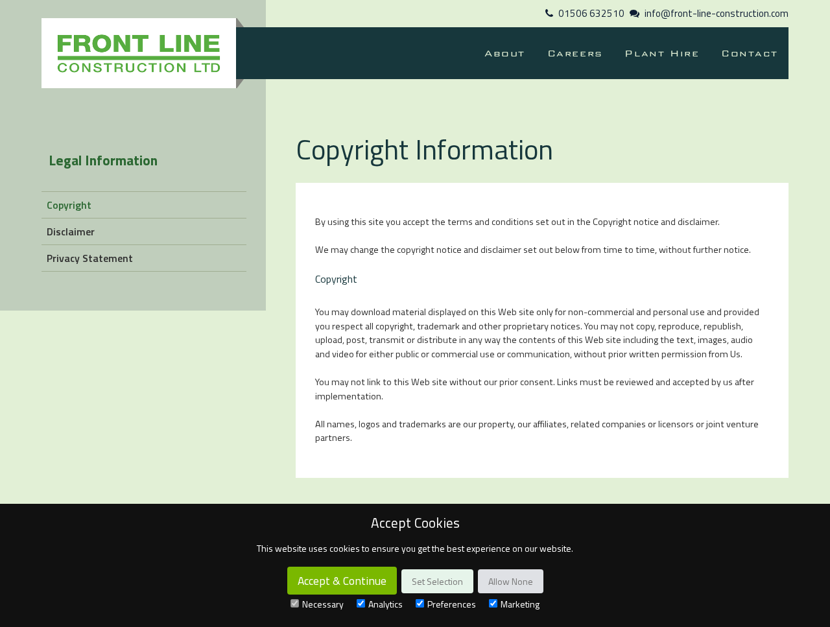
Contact (749, 53)
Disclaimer (71, 231)
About (504, 53)
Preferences (451, 604)
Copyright (69, 205)
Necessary (323, 604)
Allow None (510, 581)
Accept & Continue (342, 580)
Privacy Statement (90, 258)
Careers (575, 53)
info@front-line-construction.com (716, 13)
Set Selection (437, 581)
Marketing (520, 604)
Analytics (385, 604)
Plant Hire (661, 53)
